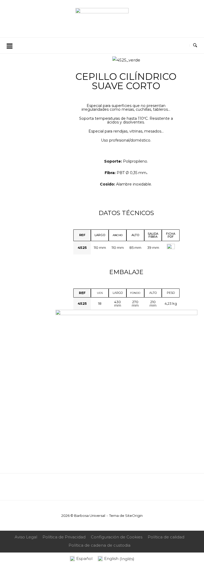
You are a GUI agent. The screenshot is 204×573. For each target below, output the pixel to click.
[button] (63, 60)
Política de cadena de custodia (99, 545)
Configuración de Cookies (116, 536)
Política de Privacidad (64, 536)
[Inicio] (102, 11)
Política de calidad (166, 536)
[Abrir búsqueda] (195, 45)
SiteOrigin (134, 515)
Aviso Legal (26, 536)
